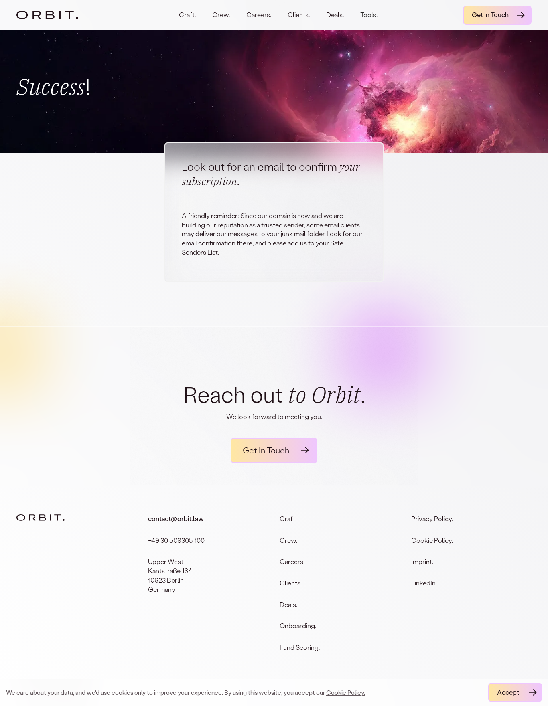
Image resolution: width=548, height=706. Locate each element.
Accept (508, 692)
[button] (369, 20)
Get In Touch (490, 14)
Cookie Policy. (345, 692)
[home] (55, 15)
